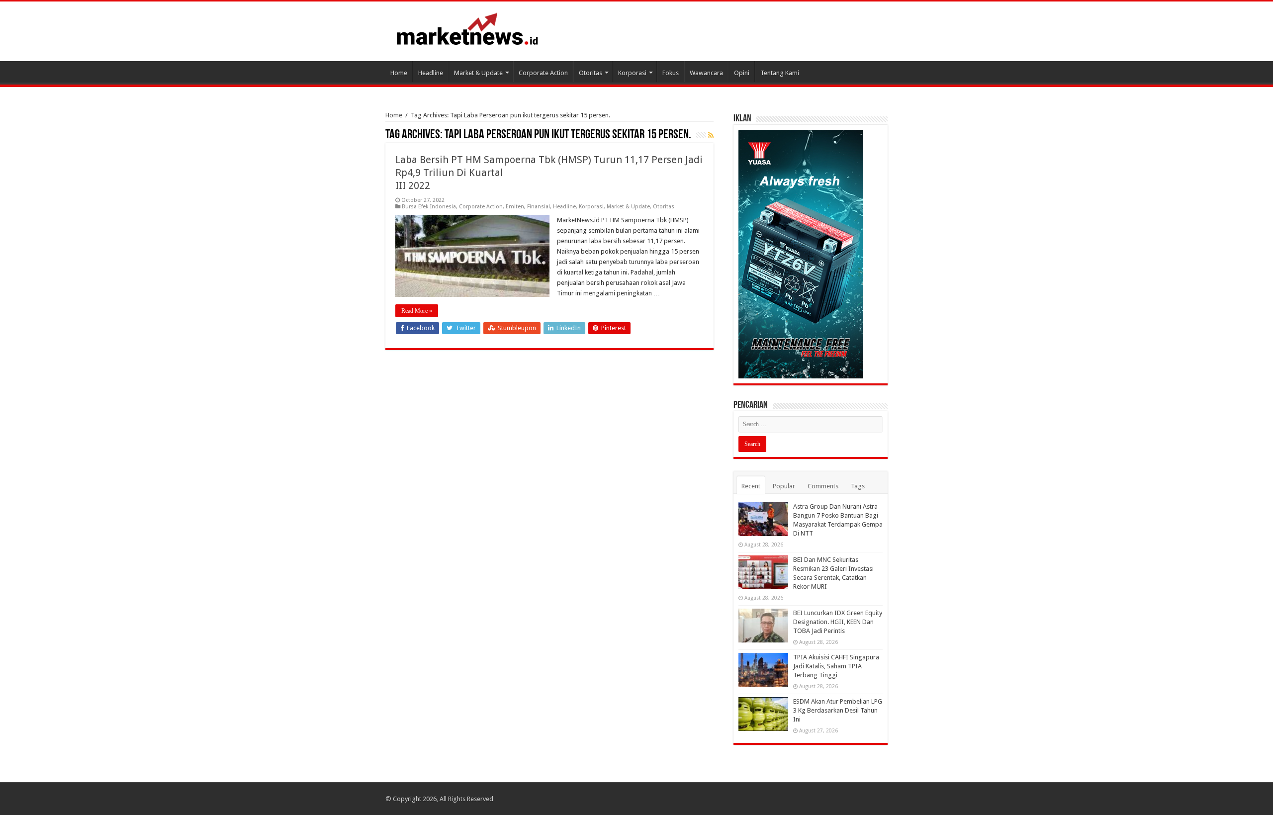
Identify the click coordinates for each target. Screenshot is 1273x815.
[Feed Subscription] (711, 135)
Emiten (515, 206)
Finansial (538, 206)
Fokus (670, 73)
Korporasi (632, 73)
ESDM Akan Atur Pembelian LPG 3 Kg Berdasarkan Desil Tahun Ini (837, 710)
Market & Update (478, 73)
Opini (741, 73)
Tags (858, 486)
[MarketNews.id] (467, 28)
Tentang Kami (779, 73)
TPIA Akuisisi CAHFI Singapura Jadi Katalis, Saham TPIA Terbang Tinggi (836, 666)
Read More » (416, 310)
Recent (750, 486)
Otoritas (590, 73)
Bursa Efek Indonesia (429, 206)
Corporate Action (543, 73)
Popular (784, 486)
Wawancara (706, 73)
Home (398, 73)
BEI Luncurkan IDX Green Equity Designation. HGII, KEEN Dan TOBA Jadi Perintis (837, 621)
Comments (823, 486)
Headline (430, 73)
